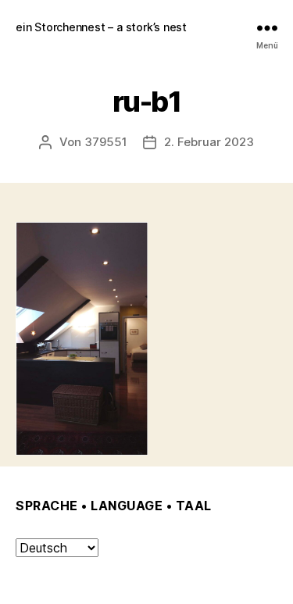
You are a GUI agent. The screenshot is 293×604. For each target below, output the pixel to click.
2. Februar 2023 (209, 141)
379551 (105, 141)
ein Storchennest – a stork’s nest (101, 27)
